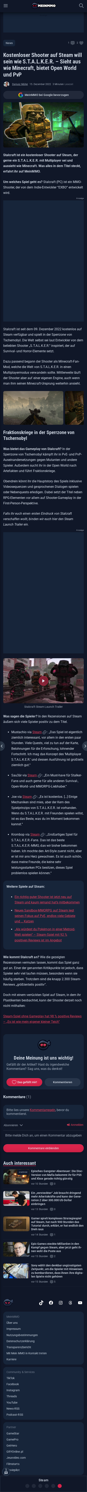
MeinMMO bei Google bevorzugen (47, 95)
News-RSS (12, 1408)
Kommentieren (62, 1082)
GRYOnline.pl (14, 1451)
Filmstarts (12, 1464)
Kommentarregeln (42, 1110)
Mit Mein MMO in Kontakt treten (26, 1353)
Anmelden (76, 1124)
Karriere (11, 1359)
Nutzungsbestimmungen (22, 1335)
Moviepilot (13, 1470)
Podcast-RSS (14, 1414)
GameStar (12, 1433)
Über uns (12, 1322)
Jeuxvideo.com (16, 1457)
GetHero (11, 1445)
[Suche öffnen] (81, 6)
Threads (11, 1396)
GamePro (12, 1439)
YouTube (11, 1402)
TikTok (10, 1378)
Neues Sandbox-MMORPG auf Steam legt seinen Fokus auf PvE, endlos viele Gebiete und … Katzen (45, 915)
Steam (37, 732)
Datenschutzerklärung (20, 1341)
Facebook (12, 1384)
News (9, 43)
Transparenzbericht (18, 1347)
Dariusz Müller (20, 84)
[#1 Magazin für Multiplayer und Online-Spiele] (43, 5)
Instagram (13, 1390)
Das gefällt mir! (27, 1082)
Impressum (13, 1328)
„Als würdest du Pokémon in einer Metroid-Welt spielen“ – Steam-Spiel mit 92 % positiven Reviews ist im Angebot (45, 934)
